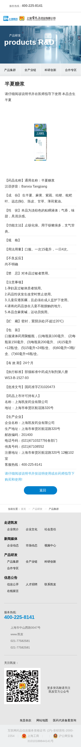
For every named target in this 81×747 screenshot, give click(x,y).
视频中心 (50, 545)
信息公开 (13, 584)
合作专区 (71, 70)
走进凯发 (10, 522)
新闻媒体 (10, 538)
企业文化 (31, 529)
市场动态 (31, 545)
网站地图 (42, 720)
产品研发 (37, 509)
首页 (23, 509)
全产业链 (30, 70)
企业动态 (13, 545)
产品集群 (10, 70)
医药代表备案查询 (64, 720)
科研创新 (50, 70)
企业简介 (13, 529)
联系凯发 (50, 584)
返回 (42, 490)
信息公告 (10, 577)
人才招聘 (31, 584)
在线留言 (13, 591)
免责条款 (25, 720)
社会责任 (50, 529)
